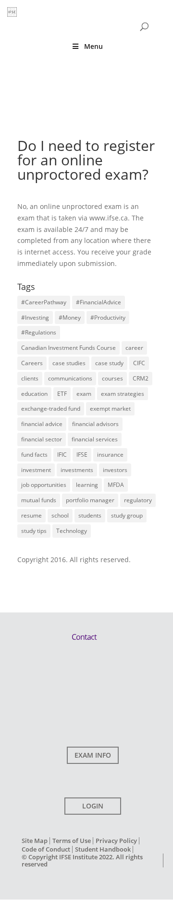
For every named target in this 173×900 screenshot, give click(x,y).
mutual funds (38, 500)
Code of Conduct (46, 849)
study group (127, 515)
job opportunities (43, 485)
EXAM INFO (92, 755)
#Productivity (107, 317)
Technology (71, 531)
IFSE (81, 454)
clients (29, 378)
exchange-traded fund (50, 408)
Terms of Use (71, 840)
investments (77, 470)
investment (36, 470)
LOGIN (92, 805)
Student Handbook (103, 849)
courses (112, 378)
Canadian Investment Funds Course (68, 348)
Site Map (35, 840)
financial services (95, 439)
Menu (93, 46)
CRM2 (140, 378)
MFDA (116, 485)
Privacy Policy (116, 840)
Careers (32, 363)
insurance (110, 454)
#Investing (35, 317)
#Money (70, 317)
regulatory (138, 500)
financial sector (41, 439)
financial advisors (95, 424)
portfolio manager (90, 500)
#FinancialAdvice (98, 302)
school (60, 515)
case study (109, 363)
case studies (69, 363)
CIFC (139, 363)
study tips (34, 531)
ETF (62, 394)
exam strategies (122, 394)
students (89, 515)
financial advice (41, 424)
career (134, 348)
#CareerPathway (43, 302)
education (34, 394)
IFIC (62, 454)
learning (87, 485)
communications (70, 378)
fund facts (34, 454)
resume (31, 515)
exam (83, 394)
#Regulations (38, 332)
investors (115, 470)
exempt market (110, 408)
